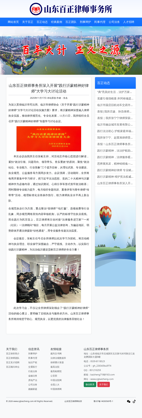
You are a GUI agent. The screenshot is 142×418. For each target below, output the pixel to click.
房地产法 (32, 380)
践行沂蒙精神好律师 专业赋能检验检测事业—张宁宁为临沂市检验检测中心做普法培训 (116, 170)
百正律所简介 (12, 353)
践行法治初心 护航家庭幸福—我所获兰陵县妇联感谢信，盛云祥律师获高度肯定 (116, 131)
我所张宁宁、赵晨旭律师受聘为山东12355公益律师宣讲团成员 (116, 137)
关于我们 (103, 384)
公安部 (53, 375)
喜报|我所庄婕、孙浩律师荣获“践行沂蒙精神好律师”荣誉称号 (116, 111)
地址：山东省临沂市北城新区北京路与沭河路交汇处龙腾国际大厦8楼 (109, 355)
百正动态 (42, 22)
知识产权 (32, 362)
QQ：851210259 (92, 370)
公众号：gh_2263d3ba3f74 (97, 365)
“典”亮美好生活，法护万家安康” (116, 92)
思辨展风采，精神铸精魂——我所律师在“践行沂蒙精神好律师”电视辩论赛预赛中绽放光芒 (116, 163)
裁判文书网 (56, 353)
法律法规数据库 (58, 357)
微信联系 (90, 384)
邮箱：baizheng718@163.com (99, 374)
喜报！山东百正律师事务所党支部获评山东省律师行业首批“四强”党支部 (116, 144)
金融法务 (32, 375)
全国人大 (54, 384)
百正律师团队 (12, 357)
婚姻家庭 (32, 389)
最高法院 (54, 366)
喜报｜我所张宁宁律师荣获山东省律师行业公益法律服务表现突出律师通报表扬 (116, 118)
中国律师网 (56, 389)
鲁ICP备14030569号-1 (103, 401)
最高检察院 (56, 371)
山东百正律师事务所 (73, 401)
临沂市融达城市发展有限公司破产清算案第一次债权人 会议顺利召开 (116, 124)
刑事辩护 (85, 22)
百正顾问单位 (12, 366)
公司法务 (114, 22)
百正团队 (71, 22)
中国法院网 (56, 380)
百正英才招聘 (12, 362)
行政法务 (32, 371)
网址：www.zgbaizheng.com (99, 379)
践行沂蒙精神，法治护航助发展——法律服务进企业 (116, 150)
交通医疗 (32, 366)
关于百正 (27, 22)
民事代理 (99, 22)
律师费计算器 (57, 362)
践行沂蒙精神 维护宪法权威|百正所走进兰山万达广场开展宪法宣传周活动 (116, 176)
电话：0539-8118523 (94, 361)
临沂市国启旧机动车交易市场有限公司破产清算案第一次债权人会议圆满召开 (116, 105)
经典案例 (56, 22)
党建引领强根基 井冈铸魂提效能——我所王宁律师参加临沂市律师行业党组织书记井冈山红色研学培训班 (116, 98)
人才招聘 (128, 22)
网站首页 (13, 22)
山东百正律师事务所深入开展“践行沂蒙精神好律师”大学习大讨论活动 (116, 183)
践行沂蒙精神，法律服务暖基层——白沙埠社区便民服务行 (116, 157)
